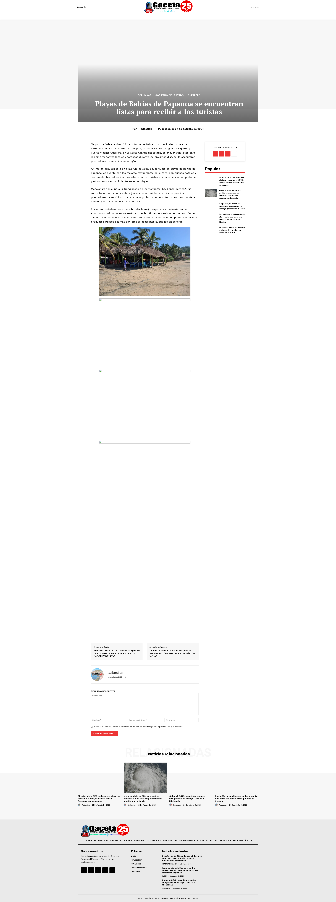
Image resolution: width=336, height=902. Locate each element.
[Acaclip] (112, 870)
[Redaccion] (97, 674)
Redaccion (145, 128)
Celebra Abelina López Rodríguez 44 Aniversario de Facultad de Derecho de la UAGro (172, 653)
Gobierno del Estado (169, 95)
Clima (164, 876)
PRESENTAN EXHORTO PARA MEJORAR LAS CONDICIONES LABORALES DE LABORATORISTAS (117, 653)
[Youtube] (105, 870)
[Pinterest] (227, 153)
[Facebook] (215, 153)
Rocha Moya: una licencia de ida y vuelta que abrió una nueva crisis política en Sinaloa (232, 218)
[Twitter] (221, 153)
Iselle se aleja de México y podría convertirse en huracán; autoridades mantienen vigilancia (230, 194)
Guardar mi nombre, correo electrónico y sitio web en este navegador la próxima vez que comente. (138, 727)
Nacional (166, 888)
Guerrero (194, 95)
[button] (82, 7)
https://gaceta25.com (116, 677)
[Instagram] (91, 870)
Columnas (144, 95)
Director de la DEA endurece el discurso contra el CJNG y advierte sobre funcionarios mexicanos (231, 181)
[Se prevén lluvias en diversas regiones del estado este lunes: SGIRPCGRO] (211, 230)
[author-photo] (79, 804)
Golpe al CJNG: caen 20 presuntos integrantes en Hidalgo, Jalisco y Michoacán (232, 206)
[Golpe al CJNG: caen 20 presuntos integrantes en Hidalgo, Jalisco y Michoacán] (211, 206)
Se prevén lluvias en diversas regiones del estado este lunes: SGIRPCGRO (232, 230)
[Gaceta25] (168, 6)
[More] (234, 153)
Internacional (168, 864)
